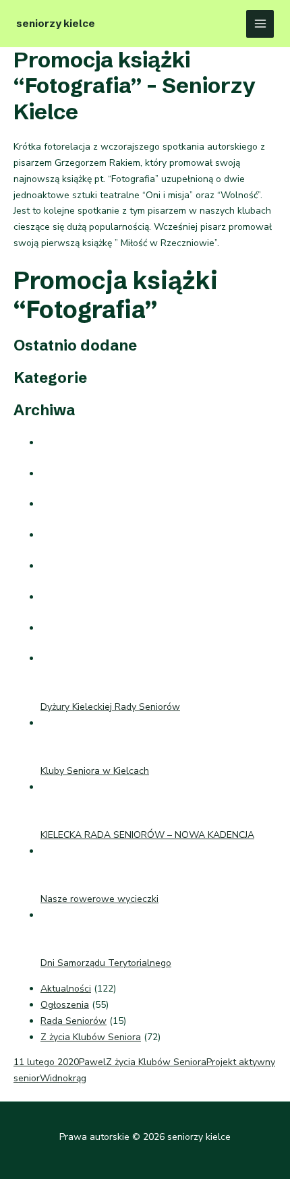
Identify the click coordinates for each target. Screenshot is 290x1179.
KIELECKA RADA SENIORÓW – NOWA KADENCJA (147, 834)
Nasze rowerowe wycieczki (99, 899)
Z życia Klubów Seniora (90, 1037)
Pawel (92, 1062)
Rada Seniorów (73, 1021)
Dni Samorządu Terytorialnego (105, 963)
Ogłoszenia (64, 1004)
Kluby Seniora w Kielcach (94, 770)
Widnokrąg (63, 1078)
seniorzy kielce (55, 23)
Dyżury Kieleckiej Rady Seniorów (110, 706)
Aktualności (65, 988)
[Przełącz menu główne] (260, 24)
